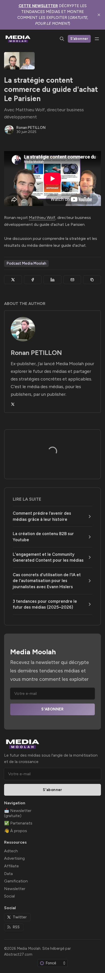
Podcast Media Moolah (26, 263)
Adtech (11, 850)
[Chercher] (62, 39)
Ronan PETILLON (31, 127)
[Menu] (97, 39)
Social (9, 896)
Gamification (16, 881)
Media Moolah (29, 948)
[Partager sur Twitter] (13, 279)
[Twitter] (13, 404)
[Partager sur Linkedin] (52, 279)
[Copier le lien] (92, 279)
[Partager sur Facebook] (33, 279)
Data (8, 873)
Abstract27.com (18, 954)
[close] (99, 15)
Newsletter (14, 888)
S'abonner (79, 38)
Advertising (14, 858)
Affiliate (11, 866)
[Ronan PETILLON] (9, 130)
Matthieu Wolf (42, 217)
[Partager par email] (72, 279)
